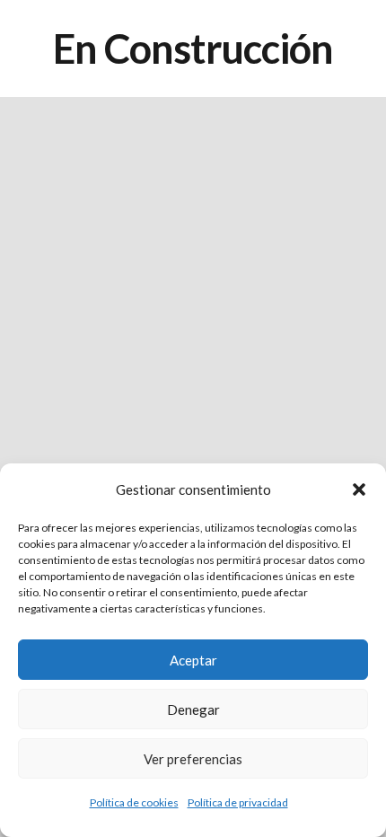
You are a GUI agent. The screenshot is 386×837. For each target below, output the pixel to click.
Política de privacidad (238, 802)
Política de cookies (134, 802)
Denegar (193, 709)
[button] (359, 489)
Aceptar (193, 660)
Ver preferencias (193, 759)
